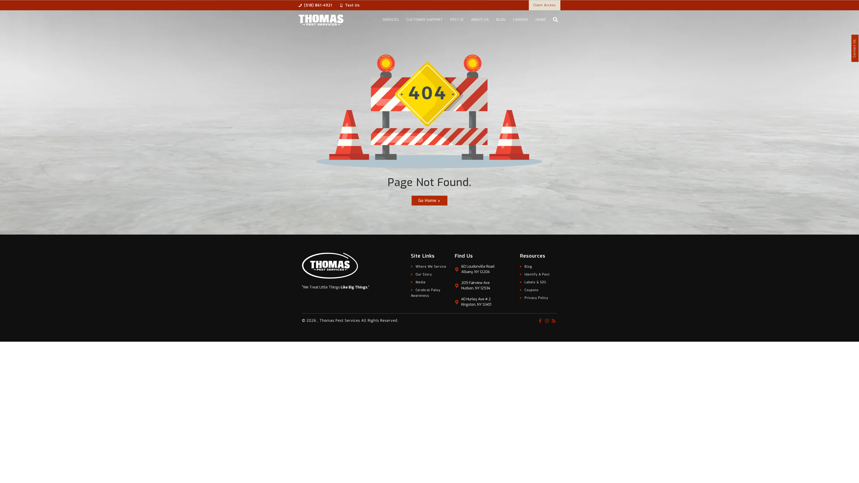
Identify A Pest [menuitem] (537, 274)
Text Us (352, 5)
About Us (480, 19)
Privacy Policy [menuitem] (536, 298)
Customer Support (424, 19)
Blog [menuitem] (528, 267)
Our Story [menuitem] (424, 274)
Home (541, 19)
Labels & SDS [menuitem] (535, 282)
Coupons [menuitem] (532, 290)
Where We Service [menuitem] (431, 267)
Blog (501, 19)
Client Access (544, 5)
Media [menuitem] (420, 282)
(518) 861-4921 (318, 5)
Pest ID (457, 19)
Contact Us (854, 48)
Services (391, 19)
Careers (520, 19)
